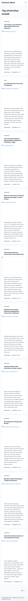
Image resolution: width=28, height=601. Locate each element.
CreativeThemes (6, 599)
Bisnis (5, 80)
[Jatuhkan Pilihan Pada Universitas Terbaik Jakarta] (14, 380)
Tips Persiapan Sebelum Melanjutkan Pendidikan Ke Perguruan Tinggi (12, 140)
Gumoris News (8, 2)
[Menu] (25, 2)
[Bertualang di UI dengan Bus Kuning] (14, 435)
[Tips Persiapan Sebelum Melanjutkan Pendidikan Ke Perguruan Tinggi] (14, 154)
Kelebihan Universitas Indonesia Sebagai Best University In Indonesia (11, 311)
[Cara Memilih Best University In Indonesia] (14, 97)
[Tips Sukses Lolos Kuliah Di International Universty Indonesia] (14, 40)
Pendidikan (6, 21)
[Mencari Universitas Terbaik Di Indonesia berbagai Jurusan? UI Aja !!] (14, 210)
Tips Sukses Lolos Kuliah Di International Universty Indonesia (13, 26)
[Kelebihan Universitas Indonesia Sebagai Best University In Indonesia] (14, 324)
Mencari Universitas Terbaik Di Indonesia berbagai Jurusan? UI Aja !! (14, 197)
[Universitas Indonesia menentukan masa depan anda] (14, 266)
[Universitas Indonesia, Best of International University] (14, 549)
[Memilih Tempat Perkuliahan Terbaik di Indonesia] (14, 492)
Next (22, 590)
